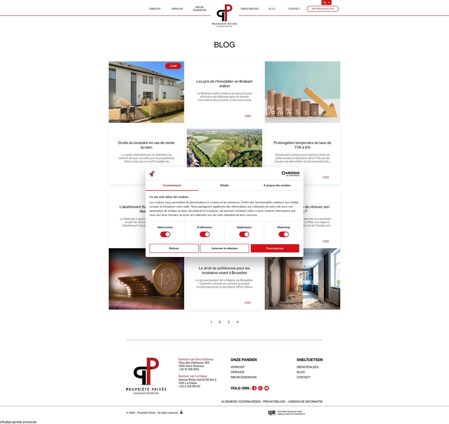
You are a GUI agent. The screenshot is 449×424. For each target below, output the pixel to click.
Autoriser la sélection (225, 248)
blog (272, 8)
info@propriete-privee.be (18, 422)
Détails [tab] (224, 185)
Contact (303, 377)
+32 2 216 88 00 (189, 386)
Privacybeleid (274, 401)
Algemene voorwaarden (241, 401)
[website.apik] (272, 412)
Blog (301, 372)
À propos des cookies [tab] (277, 185)
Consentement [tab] (172, 185)
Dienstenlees (308, 367)
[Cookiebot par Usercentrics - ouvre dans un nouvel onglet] (284, 173)
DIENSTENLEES (250, 8)
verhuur (177, 8)
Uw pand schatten (323, 8)
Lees (248, 116)
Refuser (174, 248)
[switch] (205, 234)
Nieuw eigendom (243, 377)
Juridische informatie (305, 401)
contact (294, 8)
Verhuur (237, 372)
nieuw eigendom (199, 9)
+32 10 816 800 (189, 369)
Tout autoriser (275, 248)
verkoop (155, 8)
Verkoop (237, 367)
